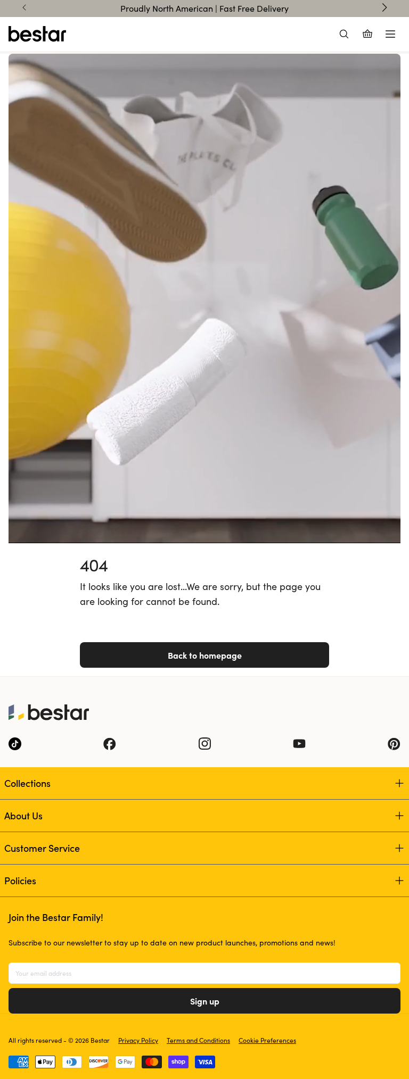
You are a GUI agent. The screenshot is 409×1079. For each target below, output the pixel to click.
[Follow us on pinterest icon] (394, 743)
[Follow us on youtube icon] (299, 743)
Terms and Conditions (198, 1040)
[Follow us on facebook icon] (109, 743)
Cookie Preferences (267, 1040)
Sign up (204, 1001)
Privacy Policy (138, 1040)
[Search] (344, 34)
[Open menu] (390, 34)
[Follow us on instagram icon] (204, 743)
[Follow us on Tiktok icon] (15, 743)
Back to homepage (205, 655)
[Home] (37, 34)
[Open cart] (367, 34)
